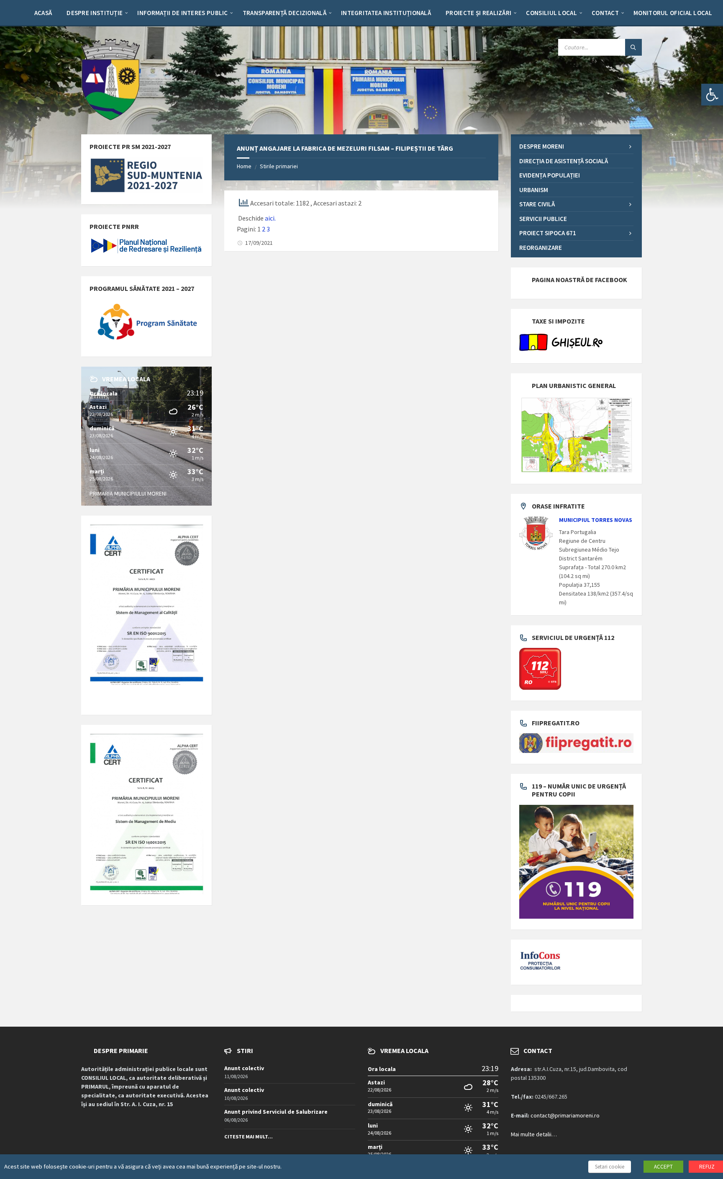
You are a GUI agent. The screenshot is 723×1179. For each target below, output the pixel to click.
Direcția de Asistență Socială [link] (563, 161)
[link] (712, 94)
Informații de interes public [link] (182, 13)
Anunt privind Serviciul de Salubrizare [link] (276, 1111)
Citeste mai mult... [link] (248, 1136)
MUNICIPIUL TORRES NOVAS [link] (595, 520)
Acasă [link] (43, 13)
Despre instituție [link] (95, 13)
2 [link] (263, 229)
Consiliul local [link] (551, 13)
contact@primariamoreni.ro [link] (565, 1115)
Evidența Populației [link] (549, 175)
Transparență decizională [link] (284, 13)
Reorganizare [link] (540, 248)
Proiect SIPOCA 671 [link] (547, 233)
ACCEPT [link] (663, 1166)
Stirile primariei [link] (279, 166)
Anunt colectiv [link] (244, 1068)
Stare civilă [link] (537, 204)
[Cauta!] (633, 47)
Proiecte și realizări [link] (478, 13)
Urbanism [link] (533, 190)
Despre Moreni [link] (541, 146)
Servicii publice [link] (543, 219)
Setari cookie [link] (609, 1166)
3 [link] (268, 229)
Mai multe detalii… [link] (534, 1134)
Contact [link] (605, 13)
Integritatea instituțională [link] (386, 13)
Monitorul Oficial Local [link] (672, 13)
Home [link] (244, 166)
